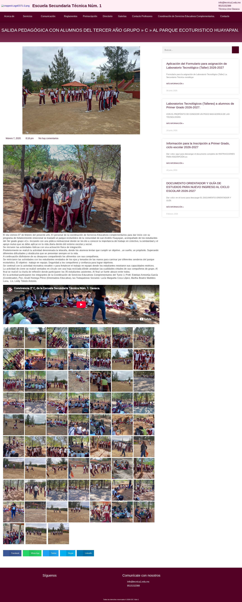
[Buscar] (235, 49)
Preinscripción (90, 16)
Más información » (175, 84)
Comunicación (48, 16)
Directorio (107, 16)
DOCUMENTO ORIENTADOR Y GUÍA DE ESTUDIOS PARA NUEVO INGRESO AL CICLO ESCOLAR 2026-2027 (197, 187)
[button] (12, 553)
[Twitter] (53, 583)
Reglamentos (70, 16)
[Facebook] (46, 583)
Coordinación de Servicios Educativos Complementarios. (186, 16)
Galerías (122, 16)
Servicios (27, 16)
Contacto (224, 16)
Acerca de (9, 16)
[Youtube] (61, 583)
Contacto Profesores (142, 16)
